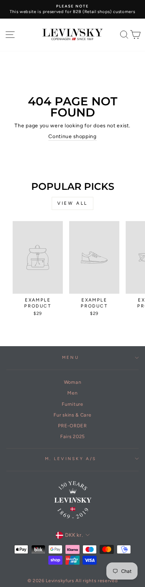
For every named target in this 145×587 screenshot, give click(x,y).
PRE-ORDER (72, 425)
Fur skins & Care (72, 415)
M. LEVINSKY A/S (71, 458)
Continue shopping (72, 136)
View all (72, 203)
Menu (70, 357)
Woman (72, 382)
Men (72, 393)
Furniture (72, 404)
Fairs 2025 (72, 436)
